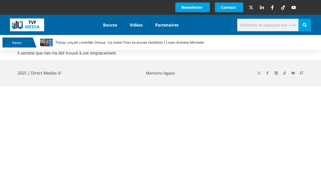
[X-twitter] (259, 73)
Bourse (110, 25)
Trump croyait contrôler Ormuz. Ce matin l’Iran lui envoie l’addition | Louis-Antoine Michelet (129, 42)
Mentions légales (160, 73)
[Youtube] (293, 73)
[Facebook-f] (267, 73)
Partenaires (167, 25)
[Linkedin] (276, 73)
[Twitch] (301, 73)
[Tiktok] (284, 73)
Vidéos (136, 25)
